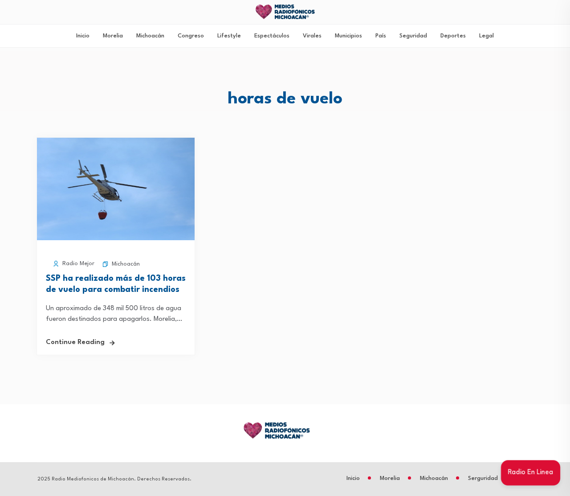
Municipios (348, 36)
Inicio (83, 36)
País (380, 36)
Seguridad (413, 36)
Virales (312, 36)
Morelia (113, 36)
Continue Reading (75, 342)
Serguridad (483, 478)
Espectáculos (271, 36)
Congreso (191, 36)
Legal (486, 36)
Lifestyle (229, 36)
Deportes (453, 36)
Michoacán (150, 36)
